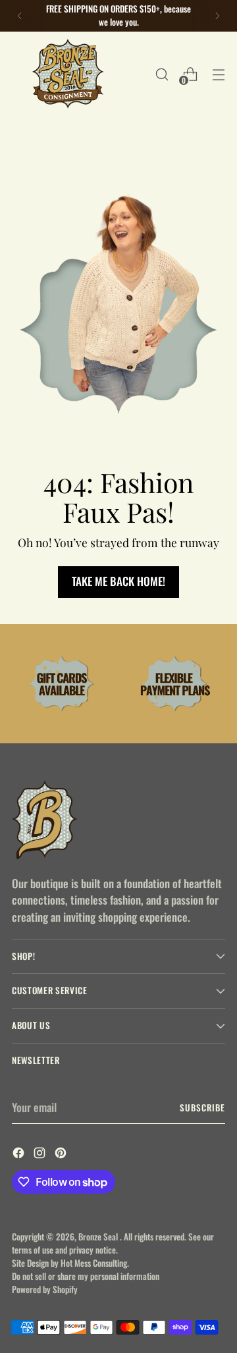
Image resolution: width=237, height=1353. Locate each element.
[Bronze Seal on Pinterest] (62, 1154)
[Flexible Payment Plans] (175, 683)
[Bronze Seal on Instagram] (41, 1154)
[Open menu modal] (218, 74)
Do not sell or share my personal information (85, 1276)
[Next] (217, 16)
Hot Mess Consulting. (95, 1262)
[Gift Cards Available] (62, 683)
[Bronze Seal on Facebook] (20, 1154)
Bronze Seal (99, 1236)
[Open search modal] (161, 74)
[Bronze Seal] (68, 74)
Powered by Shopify (45, 1289)
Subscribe (202, 1107)
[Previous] (19, 16)
